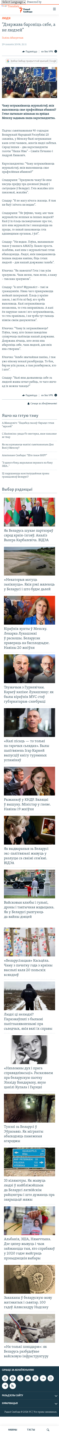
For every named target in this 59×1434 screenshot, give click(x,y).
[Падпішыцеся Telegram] (5, 1386)
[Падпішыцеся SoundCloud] (43, 1378)
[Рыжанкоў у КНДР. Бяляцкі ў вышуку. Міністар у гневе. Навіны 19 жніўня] (29, 781)
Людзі (6, 18)
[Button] (29, 52)
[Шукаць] (48, 1430)
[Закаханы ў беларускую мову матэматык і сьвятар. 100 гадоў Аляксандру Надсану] (29, 1279)
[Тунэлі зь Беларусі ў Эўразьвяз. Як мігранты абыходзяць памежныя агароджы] (29, 1108)
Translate (13, 6)
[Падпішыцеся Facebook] (13, 1378)
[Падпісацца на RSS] (13, 1386)
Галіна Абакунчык (12, 38)
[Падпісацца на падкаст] (35, 1378)
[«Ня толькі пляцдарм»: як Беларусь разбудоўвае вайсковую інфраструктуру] (29, 1328)
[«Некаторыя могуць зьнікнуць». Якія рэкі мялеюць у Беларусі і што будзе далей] (29, 561)
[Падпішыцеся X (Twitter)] (20, 1378)
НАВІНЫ (12, 1430)
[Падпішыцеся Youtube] (28, 1378)
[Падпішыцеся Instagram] (51, 1378)
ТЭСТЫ (31, 1430)
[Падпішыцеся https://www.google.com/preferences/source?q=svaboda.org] (5, 1378)
